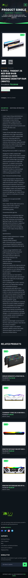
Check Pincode (6, 90)
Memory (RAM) (11, 98)
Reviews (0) (4, 110)
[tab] (4, 108)
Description (4, 108)
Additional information (17, 108)
